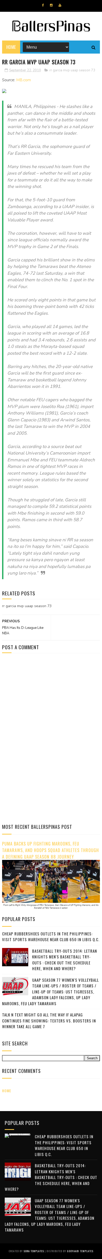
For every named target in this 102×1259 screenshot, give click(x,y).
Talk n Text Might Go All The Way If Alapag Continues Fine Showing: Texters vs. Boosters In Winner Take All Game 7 (49, 1020)
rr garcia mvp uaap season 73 (72, 70)
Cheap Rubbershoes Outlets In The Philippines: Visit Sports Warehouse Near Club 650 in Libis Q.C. (50, 936)
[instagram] (51, 5)
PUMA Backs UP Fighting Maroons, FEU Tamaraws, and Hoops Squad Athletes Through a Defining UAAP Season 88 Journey (50, 850)
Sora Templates (34, 1251)
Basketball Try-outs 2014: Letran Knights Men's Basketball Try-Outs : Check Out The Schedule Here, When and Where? (64, 959)
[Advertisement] (46, 701)
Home (11, 47)
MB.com (23, 80)
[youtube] (60, 5)
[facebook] (43, 5)
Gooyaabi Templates (80, 1251)
